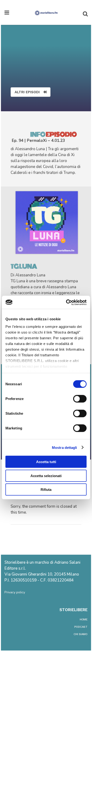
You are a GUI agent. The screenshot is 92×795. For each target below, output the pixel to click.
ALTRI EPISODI (27, 92)
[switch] (80, 399)
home (84, 619)
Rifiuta (46, 490)
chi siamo (81, 634)
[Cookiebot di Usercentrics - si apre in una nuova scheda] (66, 302)
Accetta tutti (46, 462)
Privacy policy (14, 592)
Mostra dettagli (64, 447)
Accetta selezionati (46, 476)
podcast (81, 626)
